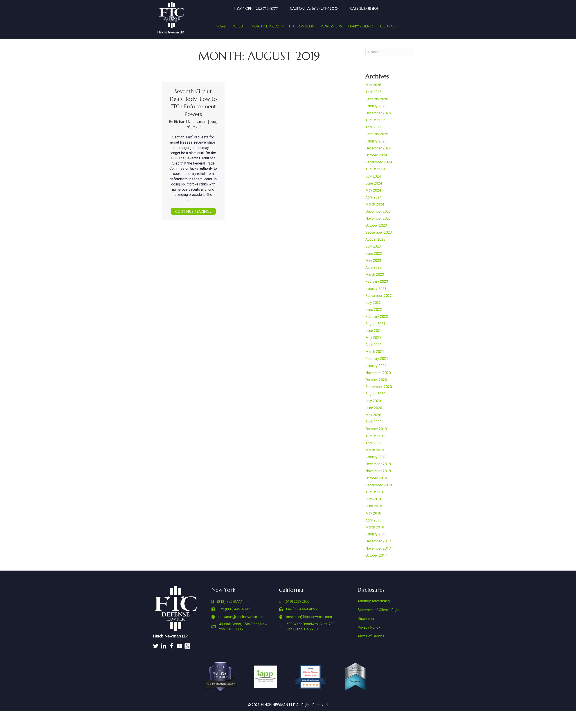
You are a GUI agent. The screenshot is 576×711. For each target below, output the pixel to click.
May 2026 (373, 85)
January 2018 (376, 534)
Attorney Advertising (374, 601)
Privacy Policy (369, 627)
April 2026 (373, 92)
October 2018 (376, 478)
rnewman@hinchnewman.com (241, 617)
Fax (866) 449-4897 (234, 609)
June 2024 (373, 183)
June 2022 (373, 309)
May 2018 (373, 513)
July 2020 (373, 401)
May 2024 (373, 190)
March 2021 (374, 352)
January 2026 (376, 106)
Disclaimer (366, 618)
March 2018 (374, 527)
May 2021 (373, 338)
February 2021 (376, 359)
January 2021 (376, 366)
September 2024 (378, 162)
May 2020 (373, 415)
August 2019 (375, 436)
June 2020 (373, 408)
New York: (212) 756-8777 (256, 8)
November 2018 (378, 471)
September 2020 (378, 387)
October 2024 (376, 155)
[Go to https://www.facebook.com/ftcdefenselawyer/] (171, 646)
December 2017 (378, 541)
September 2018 (378, 485)
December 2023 (378, 211)
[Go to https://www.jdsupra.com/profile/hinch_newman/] (187, 646)
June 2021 (373, 331)
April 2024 (373, 197)
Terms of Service (371, 636)
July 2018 (373, 499)
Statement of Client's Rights (379, 610)
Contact (388, 26)
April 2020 (373, 422)
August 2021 (375, 324)
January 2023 (376, 289)
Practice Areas (265, 26)
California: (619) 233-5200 (314, 8)
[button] (282, 26)
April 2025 (373, 127)
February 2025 (376, 134)
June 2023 (373, 253)
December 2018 (378, 464)
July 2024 (373, 176)
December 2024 (378, 148)
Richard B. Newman (190, 121)
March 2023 (374, 274)
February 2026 (376, 99)
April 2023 (373, 267)
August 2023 (375, 239)
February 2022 (376, 316)
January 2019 (376, 457)
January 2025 (376, 141)
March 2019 (374, 450)
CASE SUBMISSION (365, 8)
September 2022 (378, 295)
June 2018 (373, 506)
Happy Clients (361, 26)
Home (221, 26)
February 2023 (376, 281)
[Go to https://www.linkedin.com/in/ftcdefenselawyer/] (163, 646)
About (239, 26)
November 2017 (378, 548)
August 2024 (375, 169)
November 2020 (378, 373)
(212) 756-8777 (229, 601)
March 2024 (374, 204)
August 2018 (375, 492)
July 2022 (373, 302)
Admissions (331, 26)
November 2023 (378, 218)
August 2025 (375, 120)
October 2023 (376, 225)
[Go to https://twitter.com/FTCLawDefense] (156, 646)
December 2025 (378, 113)
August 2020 (375, 394)
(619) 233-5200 (297, 601)
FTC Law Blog (302, 26)
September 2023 (378, 232)
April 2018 (373, 520)
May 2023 (373, 260)
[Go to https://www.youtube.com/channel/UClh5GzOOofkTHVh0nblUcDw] (179, 646)
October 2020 (376, 380)
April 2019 (373, 443)
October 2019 (376, 429)
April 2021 (373, 345)
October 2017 (376, 555)
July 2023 (373, 246)
